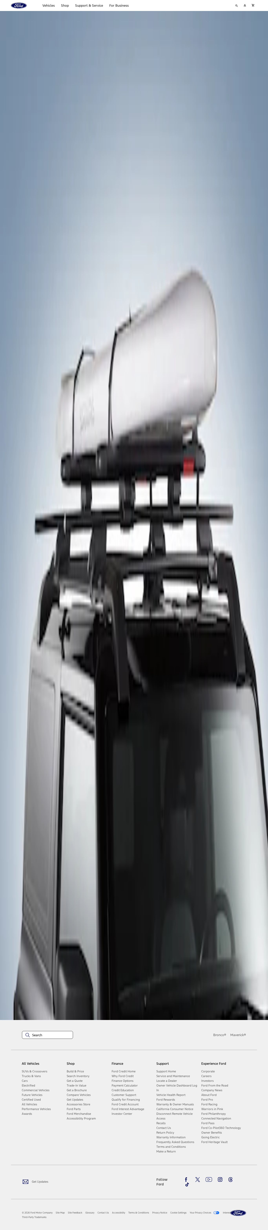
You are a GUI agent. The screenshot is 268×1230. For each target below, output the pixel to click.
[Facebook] (187, 1179)
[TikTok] (187, 1184)
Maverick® (238, 1035)
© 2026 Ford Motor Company (37, 1212)
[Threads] (230, 1179)
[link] (60, 1212)
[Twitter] (197, 1179)
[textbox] (47, 1035)
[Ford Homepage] (238, 1213)
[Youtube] (209, 1179)
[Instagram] (220, 1179)
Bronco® (219, 1035)
